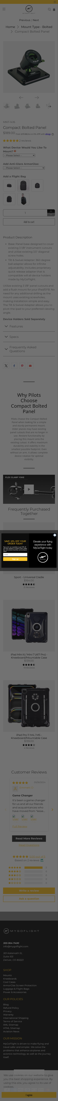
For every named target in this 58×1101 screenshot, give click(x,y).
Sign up (15, 559)
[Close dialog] (54, 535)
